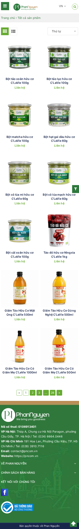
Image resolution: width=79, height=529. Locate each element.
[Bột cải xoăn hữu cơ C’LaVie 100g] (19, 231)
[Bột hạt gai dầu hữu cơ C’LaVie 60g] (59, 115)
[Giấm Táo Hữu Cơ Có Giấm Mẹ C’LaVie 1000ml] (19, 346)
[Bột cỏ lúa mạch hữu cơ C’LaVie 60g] (59, 173)
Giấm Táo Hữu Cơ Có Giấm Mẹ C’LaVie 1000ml (19, 370)
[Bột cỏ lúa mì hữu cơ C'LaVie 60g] (19, 173)
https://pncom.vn (26, 456)
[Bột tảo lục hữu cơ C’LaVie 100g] (59, 57)
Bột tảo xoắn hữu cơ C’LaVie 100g (20, 81)
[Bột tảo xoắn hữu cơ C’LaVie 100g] (19, 57)
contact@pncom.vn (24, 451)
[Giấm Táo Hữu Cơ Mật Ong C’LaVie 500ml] (19, 289)
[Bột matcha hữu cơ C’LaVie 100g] (19, 115)
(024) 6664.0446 (50, 436)
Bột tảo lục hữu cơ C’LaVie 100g (59, 81)
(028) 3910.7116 (32, 446)
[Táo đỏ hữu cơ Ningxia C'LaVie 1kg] (59, 231)
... (46, 392)
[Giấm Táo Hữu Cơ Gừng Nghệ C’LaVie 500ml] (59, 289)
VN (61, 6)
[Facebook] (4, 492)
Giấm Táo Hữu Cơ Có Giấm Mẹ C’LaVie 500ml (59, 370)
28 (52, 392)
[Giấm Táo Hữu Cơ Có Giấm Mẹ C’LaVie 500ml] (59, 346)
